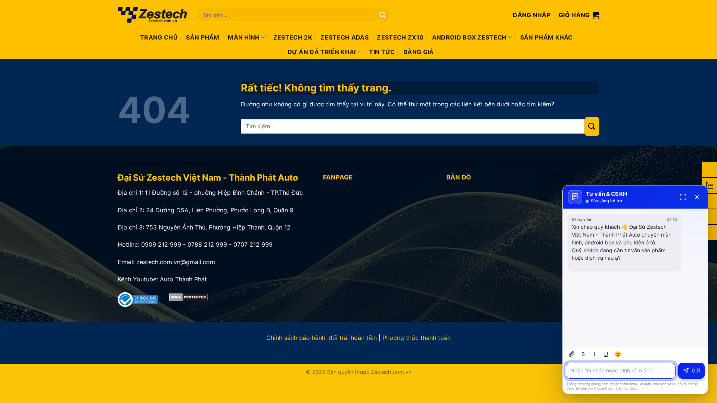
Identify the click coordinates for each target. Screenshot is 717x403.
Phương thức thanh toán (416, 337)
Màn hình (244, 37)
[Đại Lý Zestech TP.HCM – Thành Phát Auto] (152, 14)
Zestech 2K (292, 37)
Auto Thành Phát (183, 279)
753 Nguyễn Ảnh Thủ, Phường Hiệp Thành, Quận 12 (218, 227)
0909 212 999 (161, 244)
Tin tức (382, 52)
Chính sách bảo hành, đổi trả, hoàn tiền (321, 337)
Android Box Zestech (469, 37)
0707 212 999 (253, 244)
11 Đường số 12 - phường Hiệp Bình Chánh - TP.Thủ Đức (224, 192)
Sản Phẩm (203, 37)
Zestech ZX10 (400, 37)
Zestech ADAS (344, 37)
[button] (531, 15)
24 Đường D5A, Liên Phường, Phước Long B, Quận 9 (220, 210)
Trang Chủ (159, 37)
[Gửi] (382, 15)
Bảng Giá (418, 52)
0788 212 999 (207, 244)
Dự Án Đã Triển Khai (322, 52)
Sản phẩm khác (546, 37)
